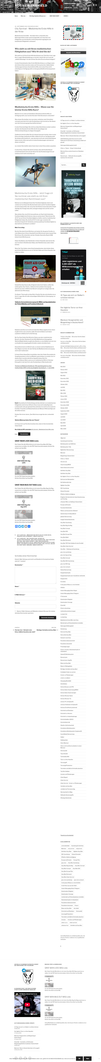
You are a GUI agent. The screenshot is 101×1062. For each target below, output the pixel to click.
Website (17, 603)
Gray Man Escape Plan (66, 534)
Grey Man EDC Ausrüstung (67, 561)
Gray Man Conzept (29, 541)
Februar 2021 (64, 396)
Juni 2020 (63, 419)
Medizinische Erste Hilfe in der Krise (39, 535)
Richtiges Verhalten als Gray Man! (69, 669)
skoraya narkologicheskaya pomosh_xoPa (71, 346)
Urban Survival (38, 536)
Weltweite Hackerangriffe (67, 795)
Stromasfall (79, 911)
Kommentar (19, 565)
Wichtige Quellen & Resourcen (37, 16)
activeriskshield (65, 845)
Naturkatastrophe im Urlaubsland (33, 543)
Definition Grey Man (66, 473)
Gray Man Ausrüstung (38, 539)
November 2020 (65, 405)
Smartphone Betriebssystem (68, 728)
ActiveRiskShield (31, 5)
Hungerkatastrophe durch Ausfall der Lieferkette (73, 575)
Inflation (63, 587)
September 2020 (65, 411)
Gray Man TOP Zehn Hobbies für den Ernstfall (72, 543)
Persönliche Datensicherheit (68, 640)
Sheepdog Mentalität (66, 681)
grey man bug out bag (66, 555)
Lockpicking (64, 617)
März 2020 (63, 428)
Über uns (23, 16)
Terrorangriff (64, 762)
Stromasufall (64, 750)
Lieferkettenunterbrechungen (68, 611)
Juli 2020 (63, 416)
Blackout (63, 452)
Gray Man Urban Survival (67, 546)
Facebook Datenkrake (66, 507)
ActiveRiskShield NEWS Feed (70, 291)
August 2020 (64, 414)
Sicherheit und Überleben (67, 710)
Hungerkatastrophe (65, 572)
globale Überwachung (66, 516)
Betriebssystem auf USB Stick (68, 444)
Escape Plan (77, 860)
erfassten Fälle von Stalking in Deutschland (71, 501)
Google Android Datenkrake (67, 519)
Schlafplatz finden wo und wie (68, 672)
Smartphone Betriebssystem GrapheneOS (71, 731)
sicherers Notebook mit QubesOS (69, 704)
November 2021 (65, 381)
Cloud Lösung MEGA (66, 464)
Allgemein (63, 438)
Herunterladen (24, 434)
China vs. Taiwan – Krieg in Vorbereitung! (71, 148)
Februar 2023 (64, 369)
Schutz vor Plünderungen (67, 675)
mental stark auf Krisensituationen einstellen (72, 897)
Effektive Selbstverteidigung (68, 494)
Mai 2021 (63, 390)
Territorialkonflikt (65, 756)
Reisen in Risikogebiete (66, 666)
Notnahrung (64, 629)
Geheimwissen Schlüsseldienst (68, 513)
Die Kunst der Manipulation (67, 479)
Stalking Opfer (64, 740)
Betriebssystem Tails (66, 447)
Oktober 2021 (64, 384)
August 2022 (64, 372)
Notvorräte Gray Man (66, 634)
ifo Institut (63, 581)
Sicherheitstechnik (65, 722)
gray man (63, 862)
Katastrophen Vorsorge (66, 602)
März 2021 (63, 393)
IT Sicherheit (64, 596)
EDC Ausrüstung (32, 538)
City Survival (21, 535)
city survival (21, 538)
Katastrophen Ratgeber (66, 599)
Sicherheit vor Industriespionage (69, 716)
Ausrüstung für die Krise (67, 441)
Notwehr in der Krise (66, 637)
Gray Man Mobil (64, 537)
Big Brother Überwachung (67, 449)
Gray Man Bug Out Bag (66, 525)
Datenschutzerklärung (69, 1058)
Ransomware (64, 657)
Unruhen (29, 545)
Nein (87, 1058)
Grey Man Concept (65, 558)
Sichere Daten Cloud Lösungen (68, 692)
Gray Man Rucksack (42, 541)
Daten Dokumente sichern (67, 467)
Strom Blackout (64, 743)
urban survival (38, 545)
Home (16, 16)
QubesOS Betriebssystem (67, 654)
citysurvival (79, 848)
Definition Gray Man (66, 470)
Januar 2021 (64, 399)
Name (17, 586)
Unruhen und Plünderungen (67, 774)
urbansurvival (64, 925)
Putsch (47, 543)
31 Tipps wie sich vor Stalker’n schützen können (73, 120)
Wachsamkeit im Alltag (66, 792)
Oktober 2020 (64, 408)
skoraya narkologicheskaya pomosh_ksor (71, 350)
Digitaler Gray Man (65, 485)
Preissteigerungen (65, 646)
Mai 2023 (63, 366)
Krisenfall (63, 605)
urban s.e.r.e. (64, 922)
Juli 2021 (63, 387)
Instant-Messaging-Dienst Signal (69, 590)
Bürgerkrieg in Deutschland (67, 455)
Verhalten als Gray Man (66, 786)
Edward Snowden (65, 491)
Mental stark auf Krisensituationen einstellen (72, 623)
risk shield (76, 908)
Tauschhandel (64, 753)
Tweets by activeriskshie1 (67, 835)
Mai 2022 (63, 375)
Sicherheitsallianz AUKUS (67, 719)
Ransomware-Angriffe (66, 660)
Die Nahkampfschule (66, 482)
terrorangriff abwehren (67, 914)
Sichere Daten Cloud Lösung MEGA (69, 689)
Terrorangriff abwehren (66, 765)
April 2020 (63, 425)
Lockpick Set (64, 614)
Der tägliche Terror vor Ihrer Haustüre (70, 123)
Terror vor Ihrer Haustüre (67, 759)
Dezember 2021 (65, 378)
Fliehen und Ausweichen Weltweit (69, 510)
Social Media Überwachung (67, 734)
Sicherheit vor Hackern (66, 713)
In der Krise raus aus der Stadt (68, 885)
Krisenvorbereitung (65, 608)
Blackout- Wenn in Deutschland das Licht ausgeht (73, 135)
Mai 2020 (63, 422)
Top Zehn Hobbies (65, 771)
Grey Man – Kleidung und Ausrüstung (70, 549)
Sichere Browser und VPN (67, 687)
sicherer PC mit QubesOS (67, 701)
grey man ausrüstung (66, 552)
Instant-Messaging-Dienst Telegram (70, 593)
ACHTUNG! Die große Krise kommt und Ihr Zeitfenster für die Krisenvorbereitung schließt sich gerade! (73, 140)
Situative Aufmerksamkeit (67, 725)
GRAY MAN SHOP (54, 16)
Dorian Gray (34, 26)
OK (79, 1058)
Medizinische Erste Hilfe (25, 542)
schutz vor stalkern (65, 678)
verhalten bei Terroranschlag (68, 789)
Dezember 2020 (65, 402)
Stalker (62, 737)
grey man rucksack (65, 567)
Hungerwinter (64, 578)
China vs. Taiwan (65, 458)
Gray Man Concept (80, 865)
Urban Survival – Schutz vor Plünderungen (71, 783)
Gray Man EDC (64, 531)
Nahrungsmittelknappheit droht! (69, 145)
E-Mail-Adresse (20, 594)
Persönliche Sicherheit (25, 536)
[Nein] (99, 1058)
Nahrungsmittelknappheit (67, 626)
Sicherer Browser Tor (66, 698)
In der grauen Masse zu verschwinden (70, 584)
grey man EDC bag (65, 564)
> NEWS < (65, 16)
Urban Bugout (64, 777)
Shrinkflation (64, 683)
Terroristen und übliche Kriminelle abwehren (72, 768)
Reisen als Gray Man (66, 663)
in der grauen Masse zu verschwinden (70, 882)
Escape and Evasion (66, 504)
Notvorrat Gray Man (66, 631)
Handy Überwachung (66, 569)
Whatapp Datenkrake (66, 798)
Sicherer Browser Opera (67, 695)
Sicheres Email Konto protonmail (69, 707)
